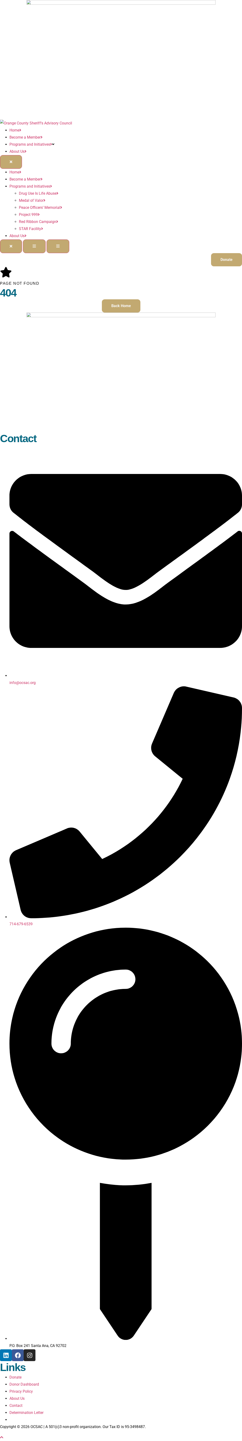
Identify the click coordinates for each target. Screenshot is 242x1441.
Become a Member (25, 137)
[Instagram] (29, 1355)
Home (14, 130)
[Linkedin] (6, 1355)
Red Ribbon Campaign (37, 221)
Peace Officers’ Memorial (39, 207)
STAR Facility (30, 228)
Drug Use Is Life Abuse (37, 193)
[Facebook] (18, 1355)
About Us (17, 151)
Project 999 (28, 214)
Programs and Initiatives (29, 144)
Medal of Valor (31, 200)
